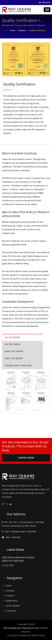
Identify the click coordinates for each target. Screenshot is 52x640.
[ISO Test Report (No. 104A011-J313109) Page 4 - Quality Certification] (11, 401)
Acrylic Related (13, 606)
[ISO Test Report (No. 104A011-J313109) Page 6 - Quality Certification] (41, 401)
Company (22, 30)
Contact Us (11, 611)
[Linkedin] (10, 504)
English (46, 3)
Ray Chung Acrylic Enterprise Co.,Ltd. (21, 628)
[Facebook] (3, 504)
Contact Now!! (26, 458)
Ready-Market (38, 635)
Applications (11, 601)
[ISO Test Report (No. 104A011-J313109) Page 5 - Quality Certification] (26, 401)
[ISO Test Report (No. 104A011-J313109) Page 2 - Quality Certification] (26, 381)
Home (12, 30)
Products (10, 596)
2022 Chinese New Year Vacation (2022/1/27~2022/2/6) (18, 559)
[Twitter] (7, 504)
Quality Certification (37, 30)
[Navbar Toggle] (47, 9)
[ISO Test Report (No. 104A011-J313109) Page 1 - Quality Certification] (11, 381)
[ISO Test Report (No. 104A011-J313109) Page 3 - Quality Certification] (41, 381)
